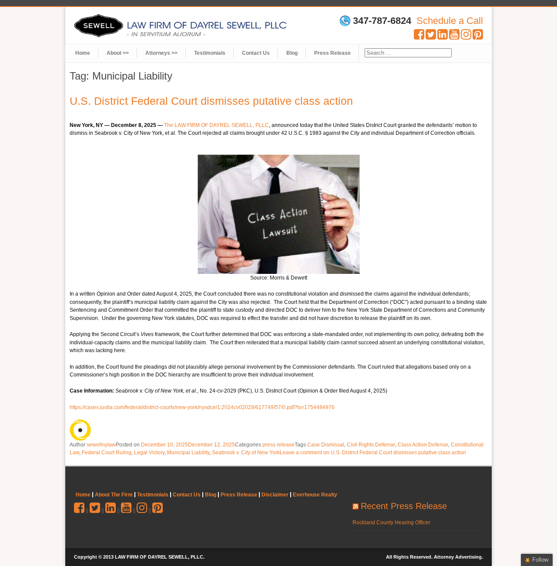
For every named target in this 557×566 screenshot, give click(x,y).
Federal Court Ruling (106, 452)
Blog (292, 53)
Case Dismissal (325, 445)
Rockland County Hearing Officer (391, 522)
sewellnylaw (101, 445)
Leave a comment (373, 452)
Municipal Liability (188, 452)
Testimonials (209, 53)
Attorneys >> (161, 53)
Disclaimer (275, 494)
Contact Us (256, 53)
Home (82, 53)
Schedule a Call (449, 20)
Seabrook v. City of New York (246, 452)
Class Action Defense (423, 445)
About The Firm (114, 494)
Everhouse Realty (315, 494)
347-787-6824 (382, 21)
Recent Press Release (404, 506)
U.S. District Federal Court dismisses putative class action (211, 101)
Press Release (332, 53)
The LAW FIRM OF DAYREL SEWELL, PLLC (216, 125)
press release (278, 445)
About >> (118, 53)
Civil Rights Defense (371, 445)
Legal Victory (149, 452)
